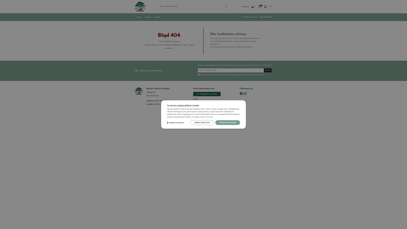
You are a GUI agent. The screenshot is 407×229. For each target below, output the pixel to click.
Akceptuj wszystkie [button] (227, 122)
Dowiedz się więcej (206, 117)
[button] (175, 122)
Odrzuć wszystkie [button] (202, 122)
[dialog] (203, 114)
